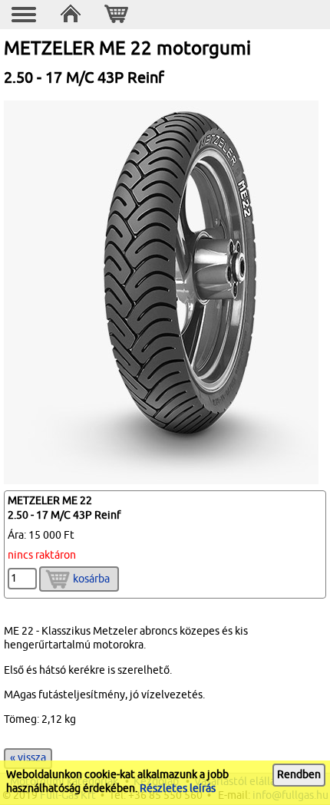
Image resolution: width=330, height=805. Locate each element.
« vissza (28, 757)
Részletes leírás (178, 788)
